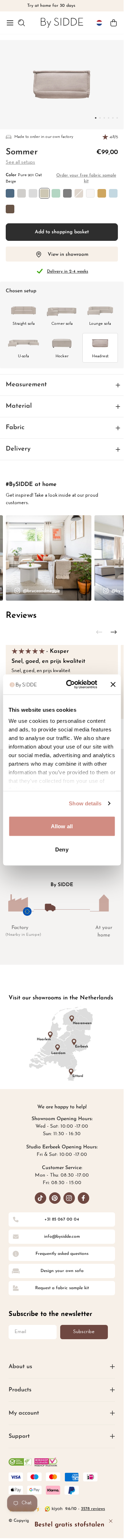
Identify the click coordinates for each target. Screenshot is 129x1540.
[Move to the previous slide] (99, 632)
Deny (61, 849)
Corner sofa (62, 324)
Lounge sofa (100, 324)
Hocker (62, 356)
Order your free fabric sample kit (86, 178)
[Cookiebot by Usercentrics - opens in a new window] (71, 684)
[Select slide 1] (100, 118)
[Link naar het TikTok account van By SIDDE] (40, 1198)
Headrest (100, 356)
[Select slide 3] (108, 118)
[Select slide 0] (95, 118)
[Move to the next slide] (113, 632)
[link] (62, 22)
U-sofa (23, 356)
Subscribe (84, 1332)
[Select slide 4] (113, 118)
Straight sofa (24, 324)
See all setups (20, 162)
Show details (85, 803)
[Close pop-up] (111, 1521)
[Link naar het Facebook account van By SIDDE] (83, 1198)
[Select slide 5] (117, 118)
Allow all (62, 826)
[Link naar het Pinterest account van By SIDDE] (55, 1198)
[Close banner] (112, 684)
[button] (10, 23)
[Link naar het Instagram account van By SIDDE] (69, 1198)
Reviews (21, 615)
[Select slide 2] (104, 118)
